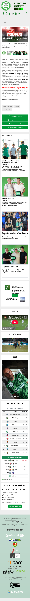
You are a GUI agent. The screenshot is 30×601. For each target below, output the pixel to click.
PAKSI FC (15, 434)
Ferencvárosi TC (15, 448)
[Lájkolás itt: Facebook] (15, 116)
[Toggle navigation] (5, 22)
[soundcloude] (19, 13)
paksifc (17, 106)
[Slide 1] (12, 352)
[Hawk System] (15, 587)
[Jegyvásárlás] (3, 13)
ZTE (15, 469)
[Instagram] (12, 13)
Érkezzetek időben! (12, 299)
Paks (7, 478)
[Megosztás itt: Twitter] (15, 123)
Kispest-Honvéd (15, 455)
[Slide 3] (18, 352)
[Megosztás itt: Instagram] (15, 127)
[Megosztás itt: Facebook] (15, 120)
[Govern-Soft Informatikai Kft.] (15, 594)
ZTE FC (15, 451)
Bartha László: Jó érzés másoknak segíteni (11, 162)
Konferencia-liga (23, 43)
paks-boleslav (7, 109)
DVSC (15, 444)
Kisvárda (7, 466)
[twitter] (23, 13)
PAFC (15, 472)
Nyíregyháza (15, 438)
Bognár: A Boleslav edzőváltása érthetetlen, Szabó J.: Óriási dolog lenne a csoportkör (18, 290)
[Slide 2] (15, 352)
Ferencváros (6, 463)
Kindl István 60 (8, 199)
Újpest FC (15, 431)
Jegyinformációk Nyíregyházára (15, 233)
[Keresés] (27, 13)
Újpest (15, 478)
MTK (8, 475)
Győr (7, 469)
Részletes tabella (8, 482)
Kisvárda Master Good (15, 441)
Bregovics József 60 (10, 266)
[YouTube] (15, 13)
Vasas (15, 424)
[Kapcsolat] (6, 13)
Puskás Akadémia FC (15, 417)
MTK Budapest (15, 427)
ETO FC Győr (15, 420)
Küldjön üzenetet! (15, 509)
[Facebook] (9, 13)
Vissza (15, 295)
